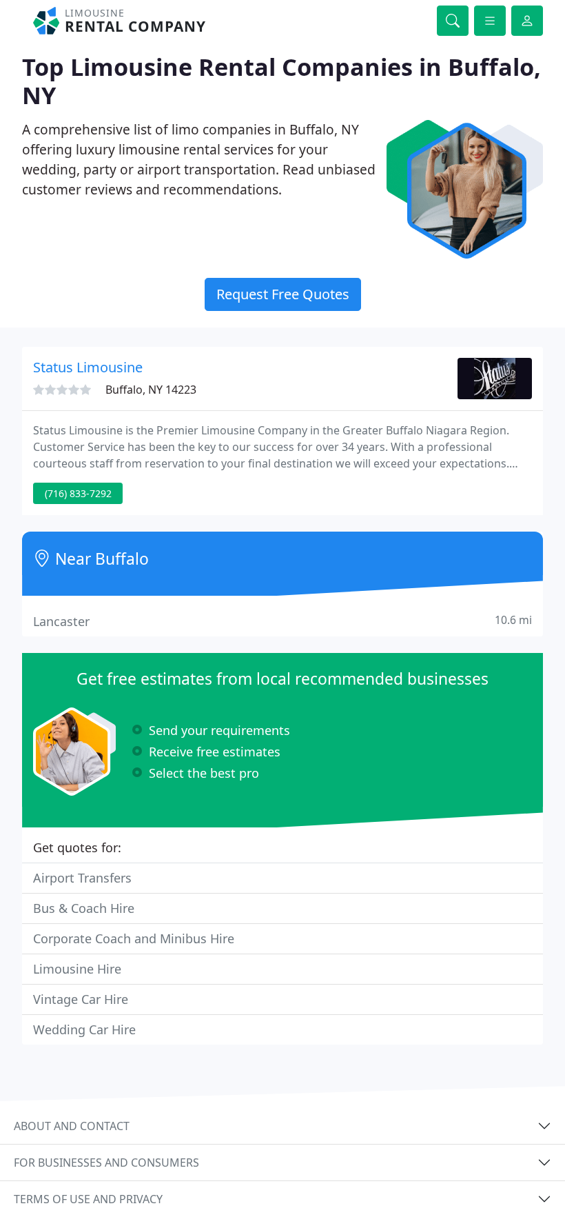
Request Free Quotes (282, 294)
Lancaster (282, 621)
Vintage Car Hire (80, 999)
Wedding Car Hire (84, 1029)
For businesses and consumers (106, 1162)
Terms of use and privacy (88, 1199)
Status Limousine (88, 367)
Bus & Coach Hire (83, 908)
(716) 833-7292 (78, 493)
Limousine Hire (77, 968)
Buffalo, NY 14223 (150, 389)
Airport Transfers (82, 877)
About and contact (72, 1126)
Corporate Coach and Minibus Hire (133, 938)
